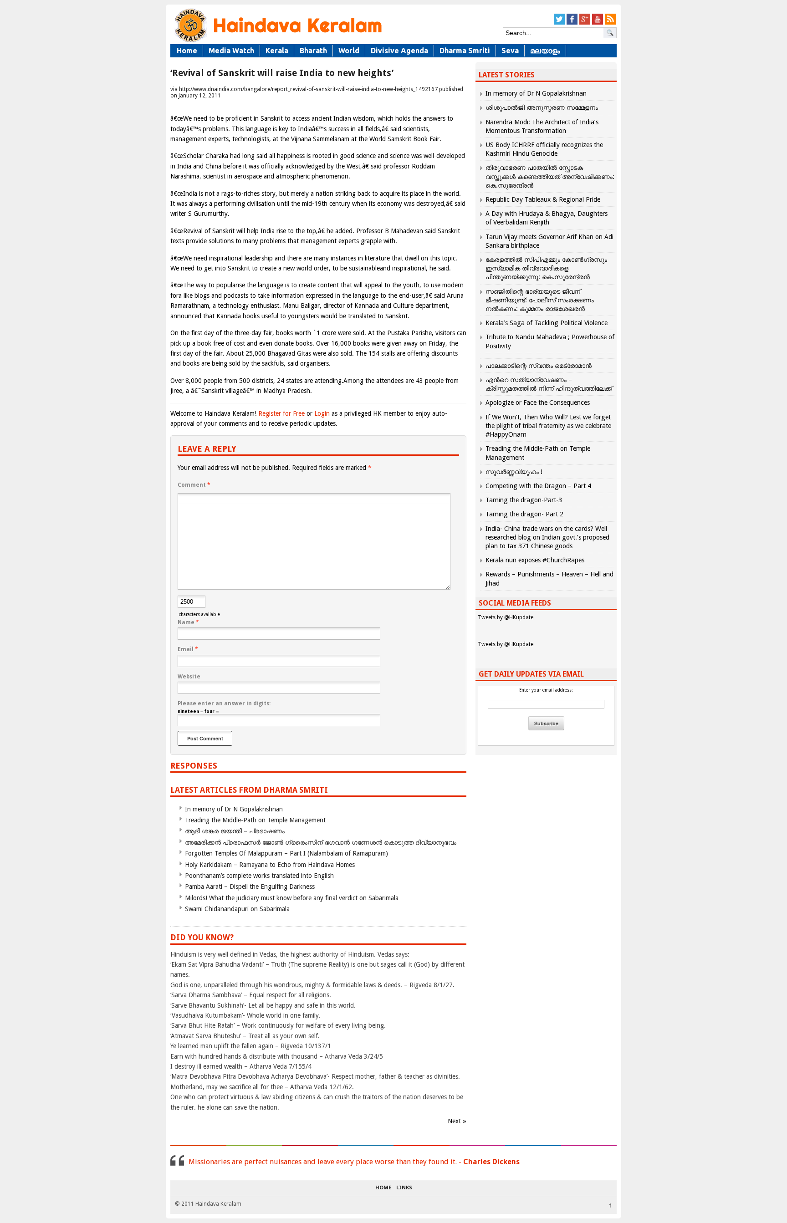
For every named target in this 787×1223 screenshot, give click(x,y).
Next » (457, 1121)
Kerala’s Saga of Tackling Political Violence (546, 322)
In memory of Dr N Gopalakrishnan (234, 809)
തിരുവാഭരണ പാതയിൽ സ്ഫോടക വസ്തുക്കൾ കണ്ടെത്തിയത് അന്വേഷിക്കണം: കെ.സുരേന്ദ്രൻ (549, 176)
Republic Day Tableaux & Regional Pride (542, 199)
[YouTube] (597, 22)
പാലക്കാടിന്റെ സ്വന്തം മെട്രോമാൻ (538, 365)
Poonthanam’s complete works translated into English (259, 875)
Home (187, 50)
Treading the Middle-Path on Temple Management (255, 820)
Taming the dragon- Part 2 (524, 514)
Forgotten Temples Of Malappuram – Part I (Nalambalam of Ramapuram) (286, 853)
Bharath (313, 50)
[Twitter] (559, 22)
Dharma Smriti (464, 50)
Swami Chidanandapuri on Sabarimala (237, 908)
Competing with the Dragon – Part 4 (538, 485)
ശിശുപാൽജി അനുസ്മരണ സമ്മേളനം (541, 107)
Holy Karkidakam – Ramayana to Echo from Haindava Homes (270, 864)
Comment (194, 485)
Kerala (277, 50)
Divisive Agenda (399, 50)
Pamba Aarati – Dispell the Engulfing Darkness (250, 886)
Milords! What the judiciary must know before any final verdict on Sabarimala (292, 898)
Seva (510, 50)
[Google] (584, 22)
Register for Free (281, 413)
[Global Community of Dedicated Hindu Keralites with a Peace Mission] (277, 41)
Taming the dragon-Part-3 (523, 500)
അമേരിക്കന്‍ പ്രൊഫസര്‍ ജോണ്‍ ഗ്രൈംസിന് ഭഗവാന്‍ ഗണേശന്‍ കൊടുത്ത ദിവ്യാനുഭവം (320, 842)
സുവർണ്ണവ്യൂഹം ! (513, 471)
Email (188, 649)
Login (322, 413)
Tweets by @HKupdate (505, 617)
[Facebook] (572, 22)
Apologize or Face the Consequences (537, 402)
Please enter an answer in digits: (224, 703)
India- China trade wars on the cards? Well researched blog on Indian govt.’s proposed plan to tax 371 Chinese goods (547, 537)
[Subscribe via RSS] (610, 22)
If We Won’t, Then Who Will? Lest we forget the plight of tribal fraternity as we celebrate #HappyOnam (548, 425)
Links (404, 1188)
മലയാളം (545, 50)
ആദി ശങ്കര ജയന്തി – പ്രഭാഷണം (235, 831)
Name (188, 622)
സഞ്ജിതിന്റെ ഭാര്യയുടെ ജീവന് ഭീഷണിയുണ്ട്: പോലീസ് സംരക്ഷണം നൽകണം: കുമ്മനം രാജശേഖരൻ (539, 300)
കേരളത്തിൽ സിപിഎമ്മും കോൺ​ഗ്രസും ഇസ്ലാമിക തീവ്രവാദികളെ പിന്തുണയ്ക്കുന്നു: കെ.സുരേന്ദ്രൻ (546, 268)
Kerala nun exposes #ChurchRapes (534, 560)
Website (189, 676)
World (348, 50)
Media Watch (231, 50)
